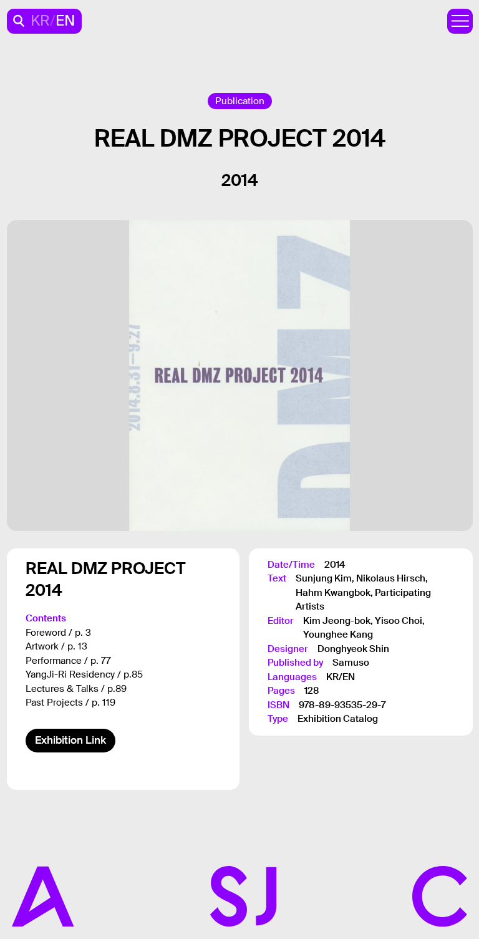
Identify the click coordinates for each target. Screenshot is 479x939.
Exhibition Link (70, 740)
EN (65, 21)
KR (40, 21)
